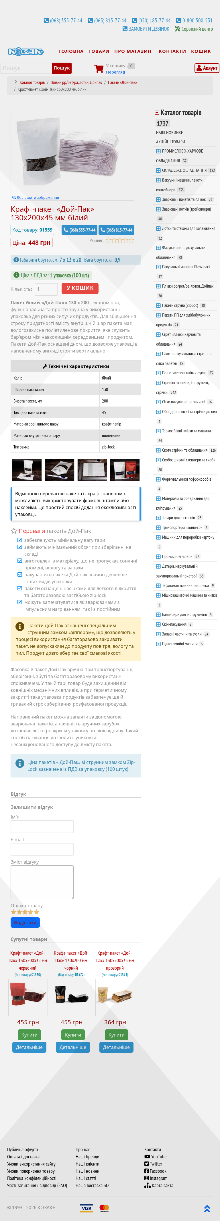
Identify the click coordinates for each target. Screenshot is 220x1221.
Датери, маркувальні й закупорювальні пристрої (179, 571)
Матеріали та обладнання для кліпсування (182, 503)
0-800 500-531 (197, 20)
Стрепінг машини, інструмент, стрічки (182, 387)
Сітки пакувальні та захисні (187, 402)
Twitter (155, 1164)
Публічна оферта (22, 1149)
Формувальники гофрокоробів (184, 484)
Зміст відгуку (25, 862)
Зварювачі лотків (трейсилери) (184, 214)
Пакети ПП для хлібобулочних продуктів (183, 320)
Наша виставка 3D (92, 1185)
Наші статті (86, 1178)
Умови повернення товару (31, 1171)
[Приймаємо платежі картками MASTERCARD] (104, 1208)
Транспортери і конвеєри (184, 527)
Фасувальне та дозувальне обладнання (180, 252)
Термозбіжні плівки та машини (184, 435)
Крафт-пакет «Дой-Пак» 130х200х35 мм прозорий (115, 960)
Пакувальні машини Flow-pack (184, 271)
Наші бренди (87, 1156)
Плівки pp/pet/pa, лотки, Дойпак (185, 290)
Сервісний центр (197, 28)
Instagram (158, 1178)
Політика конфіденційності (31, 1178)
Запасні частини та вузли (185, 634)
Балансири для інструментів (187, 614)
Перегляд (115, 72)
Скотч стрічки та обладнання (189, 450)
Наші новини (87, 1171)
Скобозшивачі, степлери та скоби (186, 464)
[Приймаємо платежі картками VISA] (87, 1208)
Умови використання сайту (31, 1164)
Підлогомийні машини (182, 643)
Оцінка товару (27, 905)
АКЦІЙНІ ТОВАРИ (170, 142)
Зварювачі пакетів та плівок (187, 199)
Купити (29, 1035)
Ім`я (15, 817)
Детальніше (29, 1047)
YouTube (158, 1156)
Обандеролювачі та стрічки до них (187, 416)
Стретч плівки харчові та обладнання (178, 339)
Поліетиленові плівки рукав (187, 372)
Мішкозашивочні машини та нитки (187, 600)
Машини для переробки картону (186, 542)
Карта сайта (162, 1185)
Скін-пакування (176, 624)
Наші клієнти (87, 1164)
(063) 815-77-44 (110, 20)
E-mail (17, 839)
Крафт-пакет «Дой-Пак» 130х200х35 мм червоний (28, 960)
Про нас (83, 1149)
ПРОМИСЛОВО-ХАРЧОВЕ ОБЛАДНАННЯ (179, 155)
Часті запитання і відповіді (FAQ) (37, 1185)
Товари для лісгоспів (181, 517)
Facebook (157, 1171)
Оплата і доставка (23, 1156)
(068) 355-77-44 (66, 20)
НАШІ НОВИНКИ (170, 132)
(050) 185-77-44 (154, 20)
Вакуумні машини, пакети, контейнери (179, 184)
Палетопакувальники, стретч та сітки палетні (183, 358)
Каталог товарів (179, 117)
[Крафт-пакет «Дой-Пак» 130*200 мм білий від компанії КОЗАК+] (27, 469)
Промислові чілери (180, 556)
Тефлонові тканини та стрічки (188, 585)
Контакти (152, 1149)
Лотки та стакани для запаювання (186, 233)
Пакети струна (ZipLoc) (183, 305)
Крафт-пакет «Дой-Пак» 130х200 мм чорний (71, 960)
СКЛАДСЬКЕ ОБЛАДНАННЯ (188, 170)
